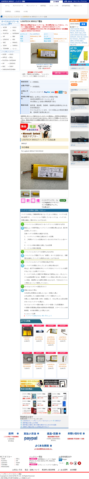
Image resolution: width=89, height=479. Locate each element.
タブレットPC (53, 6)
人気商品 (17, 11)
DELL (14, 30)
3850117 (24, 143)
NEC (4, 42)
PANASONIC (17, 42)
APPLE (5, 30)
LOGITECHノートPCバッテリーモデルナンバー (38, 421)
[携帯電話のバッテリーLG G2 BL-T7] (44, 411)
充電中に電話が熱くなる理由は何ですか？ (36, 427)
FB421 (72, 33)
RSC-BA (80, 37)
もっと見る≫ (17, 48)
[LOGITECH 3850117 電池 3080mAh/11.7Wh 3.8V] (44, 171)
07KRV (72, 43)
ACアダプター (5, 24)
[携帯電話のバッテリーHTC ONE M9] (29, 403)
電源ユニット (78, 6)
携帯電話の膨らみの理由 (30, 423)
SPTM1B (84, 43)
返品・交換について (32, 470)
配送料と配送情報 (48, 470)
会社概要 (73, 470)
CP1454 (72, 31)
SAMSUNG (16, 45)
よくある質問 (62, 470)
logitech (48, 202)
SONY (5, 45)
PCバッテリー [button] (31, 6)
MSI (14, 39)
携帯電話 (43, 6)
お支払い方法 (17, 470)
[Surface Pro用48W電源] (35, 134)
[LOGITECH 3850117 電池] (44, 53)
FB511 (82, 29)
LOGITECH (25, 17)
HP (4, 36)
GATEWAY (16, 33)
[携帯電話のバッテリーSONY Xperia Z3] (59, 403)
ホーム (8, 6)
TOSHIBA (6, 48)
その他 (25, 11)
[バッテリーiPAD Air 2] (29, 396)
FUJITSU (6, 33)
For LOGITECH (35, 34)
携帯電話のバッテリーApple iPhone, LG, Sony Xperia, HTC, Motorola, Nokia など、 (42, 460)
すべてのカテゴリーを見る (10, 22)
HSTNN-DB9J (78, 41)
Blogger (64, 459)
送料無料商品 (66, 6)
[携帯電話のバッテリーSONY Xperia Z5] (44, 396)
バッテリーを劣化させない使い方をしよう (38, 316)
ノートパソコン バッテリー (11, 17)
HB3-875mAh (80, 31)
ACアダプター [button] (17, 6)
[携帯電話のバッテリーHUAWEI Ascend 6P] (59, 396)
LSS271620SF (74, 29)
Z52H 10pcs (79, 33)
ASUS (14, 27)
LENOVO (6, 39)
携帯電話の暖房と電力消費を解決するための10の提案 (39, 425)
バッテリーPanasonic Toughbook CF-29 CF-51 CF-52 (79, 108)
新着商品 (8, 11)
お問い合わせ (68, 1)
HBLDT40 (73, 45)
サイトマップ (77, 1)
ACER (5, 27)
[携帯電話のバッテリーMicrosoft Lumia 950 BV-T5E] (59, 411)
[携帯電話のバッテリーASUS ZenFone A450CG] (29, 411)
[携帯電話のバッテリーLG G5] (44, 403)
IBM (14, 36)
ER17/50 (78, 43)
